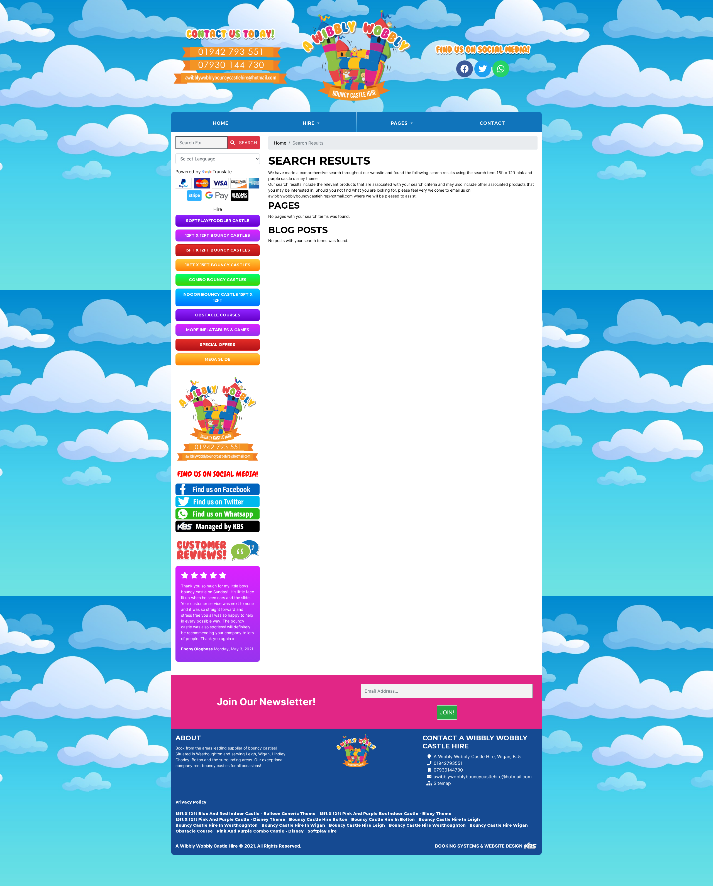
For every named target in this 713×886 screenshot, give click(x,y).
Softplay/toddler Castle (217, 220)
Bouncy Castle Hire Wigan (499, 825)
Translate (222, 171)
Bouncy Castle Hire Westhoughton (427, 825)
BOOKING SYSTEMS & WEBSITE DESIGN (478, 846)
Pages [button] (400, 123)
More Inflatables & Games (217, 329)
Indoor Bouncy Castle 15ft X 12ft (217, 297)
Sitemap (442, 783)
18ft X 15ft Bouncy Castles (217, 264)
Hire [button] (309, 123)
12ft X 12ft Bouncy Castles (217, 235)
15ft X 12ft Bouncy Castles (217, 250)
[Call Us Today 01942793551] (217, 447)
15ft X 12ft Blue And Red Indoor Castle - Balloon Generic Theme (245, 813)
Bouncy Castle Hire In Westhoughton (216, 825)
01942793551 (448, 763)
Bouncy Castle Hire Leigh (357, 825)
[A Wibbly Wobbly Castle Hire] (356, 56)
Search (247, 142)
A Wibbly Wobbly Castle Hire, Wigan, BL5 (477, 756)
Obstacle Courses (217, 315)
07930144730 (448, 770)
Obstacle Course (194, 831)
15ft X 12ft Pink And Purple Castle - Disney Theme (230, 819)
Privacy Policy (190, 802)
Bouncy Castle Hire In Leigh (449, 819)
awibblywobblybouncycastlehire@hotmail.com (483, 776)
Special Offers (217, 344)
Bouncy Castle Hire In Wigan (293, 825)
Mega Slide (217, 359)
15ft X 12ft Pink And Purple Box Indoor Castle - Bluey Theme (385, 813)
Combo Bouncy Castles (217, 279)
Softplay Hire (322, 831)
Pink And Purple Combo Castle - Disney (260, 831)
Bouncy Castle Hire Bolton (318, 819)
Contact (492, 123)
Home (234, 123)
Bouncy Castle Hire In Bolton (383, 819)
